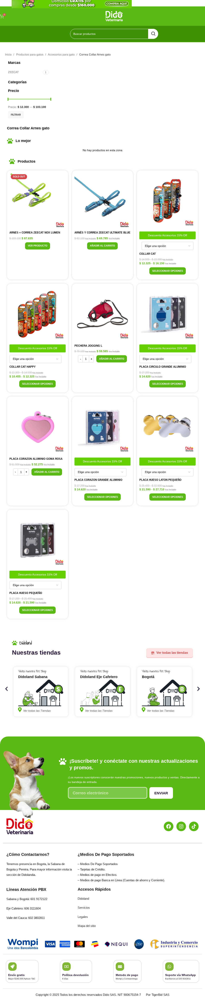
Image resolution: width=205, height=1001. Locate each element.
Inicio (8, 54)
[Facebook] (168, 826)
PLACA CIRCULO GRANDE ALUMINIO (162, 366)
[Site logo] (114, 15)
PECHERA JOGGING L (88, 345)
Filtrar (16, 114)
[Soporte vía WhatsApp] (169, 966)
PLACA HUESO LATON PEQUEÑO (160, 479)
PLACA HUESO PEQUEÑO (25, 593)
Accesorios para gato (61, 54)
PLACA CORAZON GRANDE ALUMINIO (98, 479)
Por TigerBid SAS (157, 994)
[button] (102, 245)
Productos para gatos (30, 54)
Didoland (83, 898)
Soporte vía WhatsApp (180, 975)
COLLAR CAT (147, 253)
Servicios (84, 907)
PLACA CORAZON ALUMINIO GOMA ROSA (35, 458)
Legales (83, 917)
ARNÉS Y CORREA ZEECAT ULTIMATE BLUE (102, 232)
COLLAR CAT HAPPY (22, 366)
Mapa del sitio (87, 926)
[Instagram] (181, 826)
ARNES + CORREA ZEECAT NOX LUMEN (34, 232)
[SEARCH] (153, 34)
